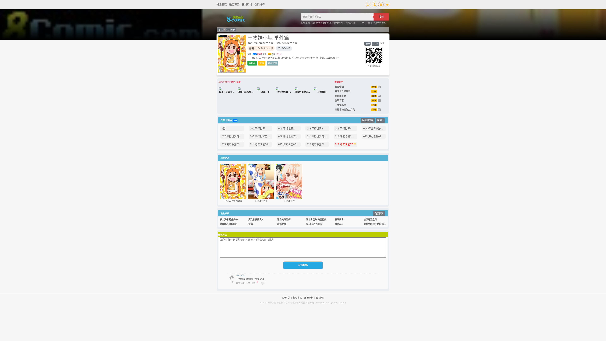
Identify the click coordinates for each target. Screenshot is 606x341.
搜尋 (381, 16)
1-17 (254, 54)
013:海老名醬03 (230, 144)
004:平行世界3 (315, 128)
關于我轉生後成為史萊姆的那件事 (384, 22)
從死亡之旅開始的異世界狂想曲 (327, 22)
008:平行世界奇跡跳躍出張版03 (261, 136)
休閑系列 (230, 29)
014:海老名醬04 (259, 144)
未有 (269, 54)
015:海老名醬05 (287, 144)
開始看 (252, 63)
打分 (375, 43)
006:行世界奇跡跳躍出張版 (374, 128)
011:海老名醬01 (344, 136)
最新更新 (247, 4)
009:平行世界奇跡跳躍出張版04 (289, 136)
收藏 (262, 63)
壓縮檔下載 (367, 120)
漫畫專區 (222, 4)
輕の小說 (297, 297)
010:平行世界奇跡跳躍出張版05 (318, 136)
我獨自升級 (350, 22)
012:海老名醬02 (372, 136)
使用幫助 (320, 297)
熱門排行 (260, 4)
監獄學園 (305, 22)
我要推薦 (379, 213)
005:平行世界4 (343, 128)
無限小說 (286, 297)
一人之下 (362, 22)
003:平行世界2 (286, 128)
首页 (220, 29)
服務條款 (308, 297)
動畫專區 (234, 4)
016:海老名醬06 (315, 144)
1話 (224, 128)
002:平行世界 (257, 128)
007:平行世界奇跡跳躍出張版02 (233, 136)
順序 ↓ (380, 120)
